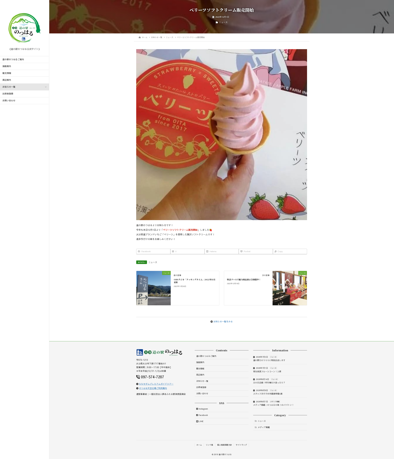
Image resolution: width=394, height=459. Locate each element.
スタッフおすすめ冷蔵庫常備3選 (267, 393)
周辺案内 (6, 80)
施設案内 (6, 66)
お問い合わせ (8, 101)
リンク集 (209, 445)
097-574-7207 (152, 376)
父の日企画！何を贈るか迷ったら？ (269, 382)
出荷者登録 (7, 94)
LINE (200, 421)
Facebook (203, 415)
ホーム (199, 445)
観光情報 (6, 73)
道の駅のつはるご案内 (13, 59)
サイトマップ (241, 445)
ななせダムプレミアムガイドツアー (156, 383)
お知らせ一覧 (8, 87)
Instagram (203, 408)
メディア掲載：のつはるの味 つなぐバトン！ (273, 405)
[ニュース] (153, 281)
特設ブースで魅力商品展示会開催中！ (244, 279)
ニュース (223, 22)
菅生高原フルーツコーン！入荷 (267, 371)
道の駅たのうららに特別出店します (269, 360)
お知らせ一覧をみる (223, 321)
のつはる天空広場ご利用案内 (153, 388)
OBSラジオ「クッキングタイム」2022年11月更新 (194, 281)
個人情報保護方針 (224, 445)
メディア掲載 (274, 401)
